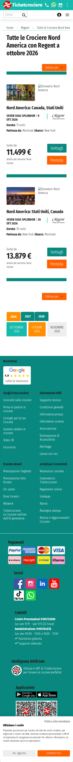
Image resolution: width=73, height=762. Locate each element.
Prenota (56, 160)
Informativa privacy (51, 414)
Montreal (28, 130)
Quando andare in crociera (14, 431)
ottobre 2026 (37, 329)
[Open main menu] (67, 14)
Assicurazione (48, 428)
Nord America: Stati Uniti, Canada (34, 211)
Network (8, 503)
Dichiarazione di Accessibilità (49, 437)
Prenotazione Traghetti (17, 471)
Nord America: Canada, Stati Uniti (34, 108)
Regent (25, 28)
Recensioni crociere (52, 471)
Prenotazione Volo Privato (14, 480)
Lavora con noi (49, 454)
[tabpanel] (36, 330)
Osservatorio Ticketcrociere (48, 480)
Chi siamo (9, 489)
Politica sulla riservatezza (57, 721)
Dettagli (56, 148)
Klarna (43, 503)
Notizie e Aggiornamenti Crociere (55, 520)
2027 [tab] (28, 316)
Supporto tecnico (50, 400)
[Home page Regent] (58, 116)
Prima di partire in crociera (14, 409)
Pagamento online (51, 489)
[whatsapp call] (53, 5)
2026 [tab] (14, 317)
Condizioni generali (51, 407)
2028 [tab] (42, 316)
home (9, 28)
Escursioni (9, 447)
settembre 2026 (17, 329)
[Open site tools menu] (67, 5)
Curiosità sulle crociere (17, 400)
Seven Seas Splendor (20, 116)
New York (28, 234)
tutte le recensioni (17, 381)
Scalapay (45, 496)
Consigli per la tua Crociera (14, 420)
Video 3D (8, 440)
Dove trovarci (11, 496)
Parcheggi (45, 447)
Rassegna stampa (50, 511)
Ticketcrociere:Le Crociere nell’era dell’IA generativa (14, 514)
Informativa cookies (52, 421)
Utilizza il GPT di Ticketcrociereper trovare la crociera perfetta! (42, 670)
